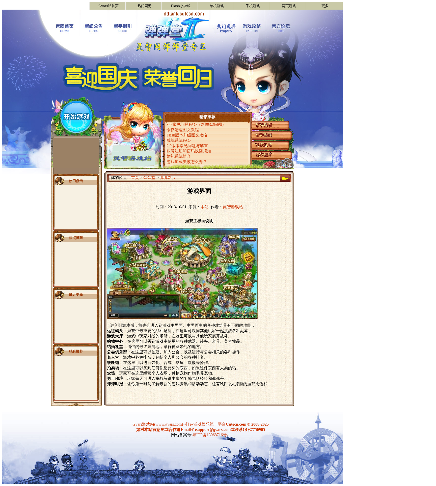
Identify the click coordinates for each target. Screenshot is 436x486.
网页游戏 (289, 6)
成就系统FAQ (179, 140)
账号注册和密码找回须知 (189, 151)
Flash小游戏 (180, 6)
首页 (135, 177)
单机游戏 (217, 6)
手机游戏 (253, 6)
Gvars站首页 (108, 6)
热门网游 (145, 6)
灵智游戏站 (233, 207)
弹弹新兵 (168, 177)
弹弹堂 (149, 177)
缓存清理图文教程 (183, 130)
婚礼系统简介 (179, 156)
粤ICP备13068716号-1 (211, 435)
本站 (205, 207)
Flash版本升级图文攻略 (187, 135)
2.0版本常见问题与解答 (187, 146)
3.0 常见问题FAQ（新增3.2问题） (196, 124)
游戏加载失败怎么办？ (187, 161)
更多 (325, 6)
